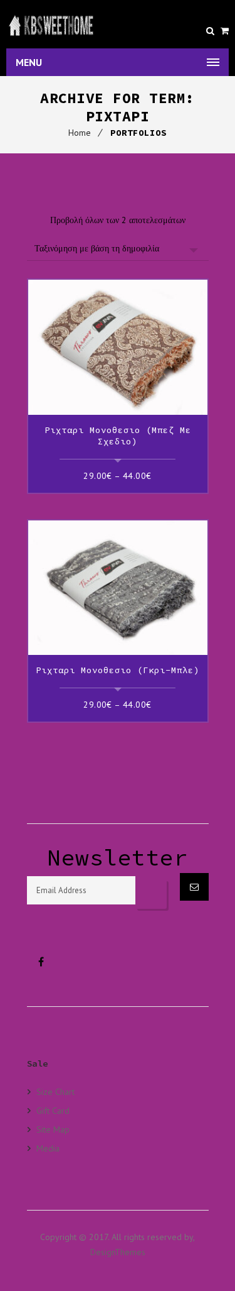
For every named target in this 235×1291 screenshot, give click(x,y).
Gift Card (53, 1110)
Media (48, 1148)
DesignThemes (117, 1252)
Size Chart (55, 1092)
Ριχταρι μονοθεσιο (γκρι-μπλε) (117, 670)
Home (79, 132)
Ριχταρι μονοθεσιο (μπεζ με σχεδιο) (117, 435)
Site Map (53, 1129)
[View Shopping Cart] (225, 30)
